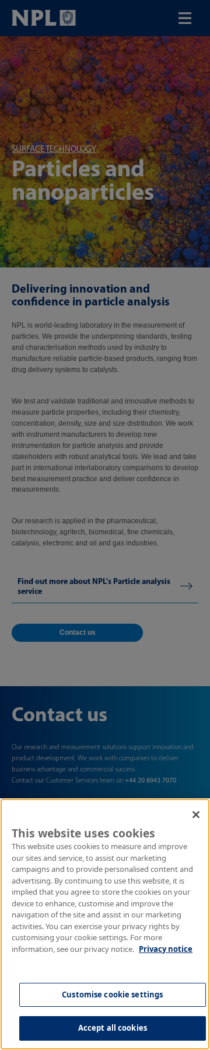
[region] (105, 924)
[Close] (196, 815)
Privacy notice (165, 949)
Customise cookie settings (112, 994)
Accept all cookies (112, 1028)
